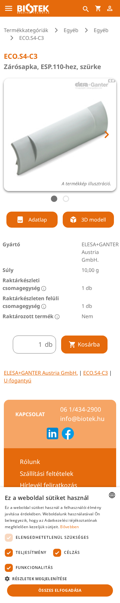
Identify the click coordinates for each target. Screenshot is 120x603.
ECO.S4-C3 (95, 372)
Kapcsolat (30, 414)
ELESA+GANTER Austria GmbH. (41, 372)
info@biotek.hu (82, 419)
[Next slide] (106, 134)
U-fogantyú (17, 380)
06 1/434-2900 (80, 409)
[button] (60, 578)
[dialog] (60, 545)
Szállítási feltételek (46, 473)
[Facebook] (68, 434)
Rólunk (30, 462)
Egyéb (71, 30)
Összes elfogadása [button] (60, 590)
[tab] (54, 199)
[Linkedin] (52, 434)
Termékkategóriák (26, 30)
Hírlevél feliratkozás (48, 485)
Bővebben (69, 526)
